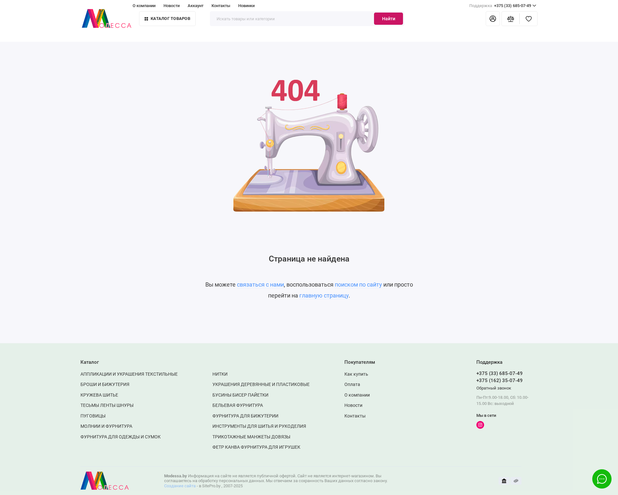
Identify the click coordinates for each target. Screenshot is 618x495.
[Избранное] (528, 18)
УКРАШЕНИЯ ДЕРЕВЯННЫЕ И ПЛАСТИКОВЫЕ (261, 384)
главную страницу (324, 295)
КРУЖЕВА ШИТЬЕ (99, 395)
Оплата (352, 384)
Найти (388, 18)
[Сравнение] (510, 18)
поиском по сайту (358, 284)
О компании (144, 5)
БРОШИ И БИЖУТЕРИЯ (104, 384)
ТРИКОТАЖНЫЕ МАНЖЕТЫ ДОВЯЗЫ (251, 436)
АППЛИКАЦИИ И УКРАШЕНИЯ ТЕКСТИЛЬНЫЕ (129, 374)
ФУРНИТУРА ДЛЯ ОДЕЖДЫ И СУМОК (120, 436)
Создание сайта (180, 485)
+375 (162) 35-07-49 (499, 380)
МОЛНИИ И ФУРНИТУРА (106, 426)
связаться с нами (260, 284)
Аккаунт (195, 5)
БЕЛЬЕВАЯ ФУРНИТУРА (237, 405)
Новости (172, 5)
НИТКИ (220, 374)
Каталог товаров (170, 18)
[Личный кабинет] (493, 18)
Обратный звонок (493, 388)
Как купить (356, 374)
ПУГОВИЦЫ (93, 415)
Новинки (246, 5)
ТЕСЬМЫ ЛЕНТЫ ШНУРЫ (107, 405)
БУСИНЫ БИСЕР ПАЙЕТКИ (240, 395)
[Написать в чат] (602, 479)
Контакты (220, 5)
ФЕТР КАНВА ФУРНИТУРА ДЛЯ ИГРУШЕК (256, 447)
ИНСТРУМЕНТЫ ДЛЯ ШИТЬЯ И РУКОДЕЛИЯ (259, 426)
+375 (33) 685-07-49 (500, 5)
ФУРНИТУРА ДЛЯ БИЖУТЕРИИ (245, 415)
